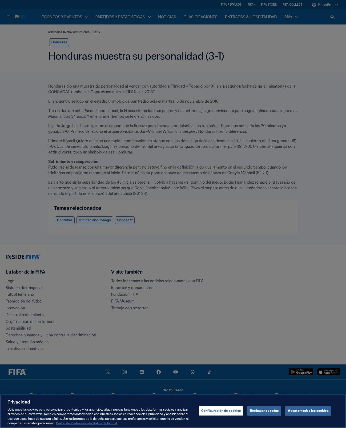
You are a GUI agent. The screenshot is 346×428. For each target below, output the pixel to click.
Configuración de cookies (221, 411)
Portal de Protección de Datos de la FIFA (86, 423)
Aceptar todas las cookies (308, 411)
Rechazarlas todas (264, 411)
